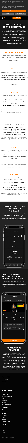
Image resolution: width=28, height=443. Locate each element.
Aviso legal (4, 419)
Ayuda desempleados (6, 404)
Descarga (4, 386)
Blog (3, 398)
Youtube (4, 430)
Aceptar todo (14, 10)
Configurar (20, 13)
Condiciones (4, 415)
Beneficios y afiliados (6, 394)
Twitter (3, 432)
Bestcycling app (5, 379)
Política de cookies (19, 5)
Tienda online (5, 385)
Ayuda (3, 392)
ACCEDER (24, 17)
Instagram (4, 426)
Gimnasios (4, 381)
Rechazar (7, 13)
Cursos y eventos (5, 383)
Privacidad (4, 417)
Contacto (4, 402)
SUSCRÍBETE (17, 17)
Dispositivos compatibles (7, 396)
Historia (3, 409)
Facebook (4, 428)
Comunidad (4, 400)
